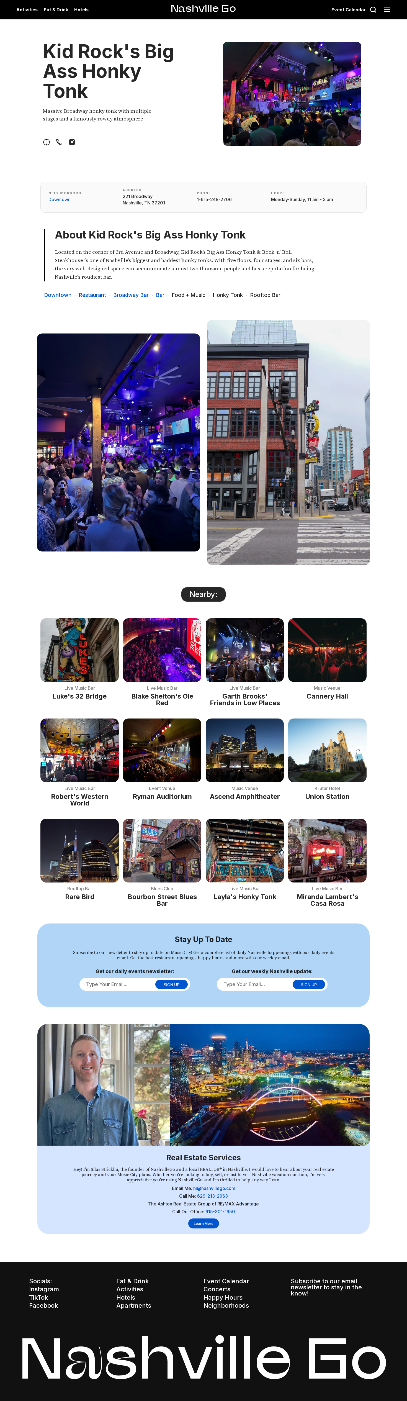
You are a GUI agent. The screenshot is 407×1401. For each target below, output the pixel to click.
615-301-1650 (220, 1211)
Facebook (43, 1305)
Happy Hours (223, 1297)
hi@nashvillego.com (214, 1188)
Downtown (59, 199)
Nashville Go (203, 8)
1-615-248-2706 (214, 199)
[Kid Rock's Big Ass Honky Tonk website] (46, 142)
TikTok (38, 1297)
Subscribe (306, 1281)
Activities (27, 9)
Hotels (81, 9)
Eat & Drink (56, 9)
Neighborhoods (226, 1305)
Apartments (133, 1305)
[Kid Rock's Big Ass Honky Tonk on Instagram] (72, 142)
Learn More (203, 1223)
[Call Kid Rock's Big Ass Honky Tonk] (59, 142)
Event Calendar (348, 9)
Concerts (217, 1289)
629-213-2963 (212, 1196)
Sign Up (171, 984)
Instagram (44, 1289)
